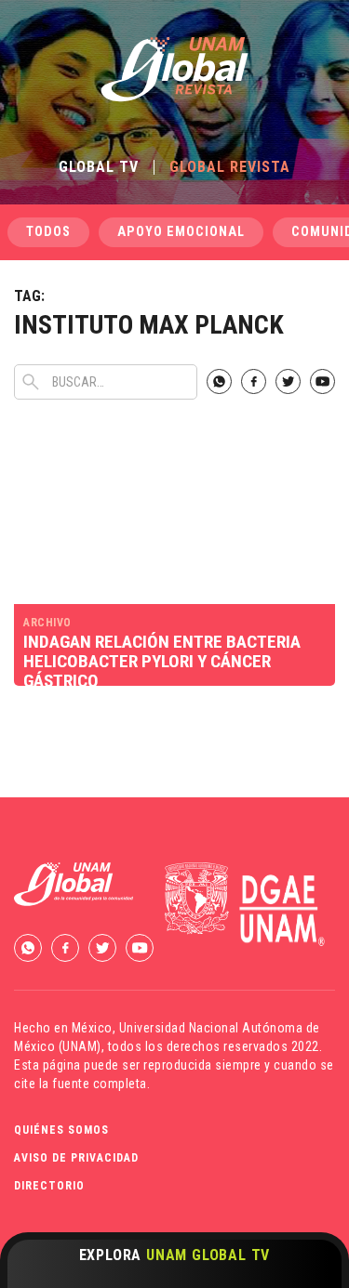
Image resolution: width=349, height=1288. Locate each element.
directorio (49, 1185)
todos (48, 232)
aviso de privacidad (76, 1157)
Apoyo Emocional (181, 232)
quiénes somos (61, 1130)
